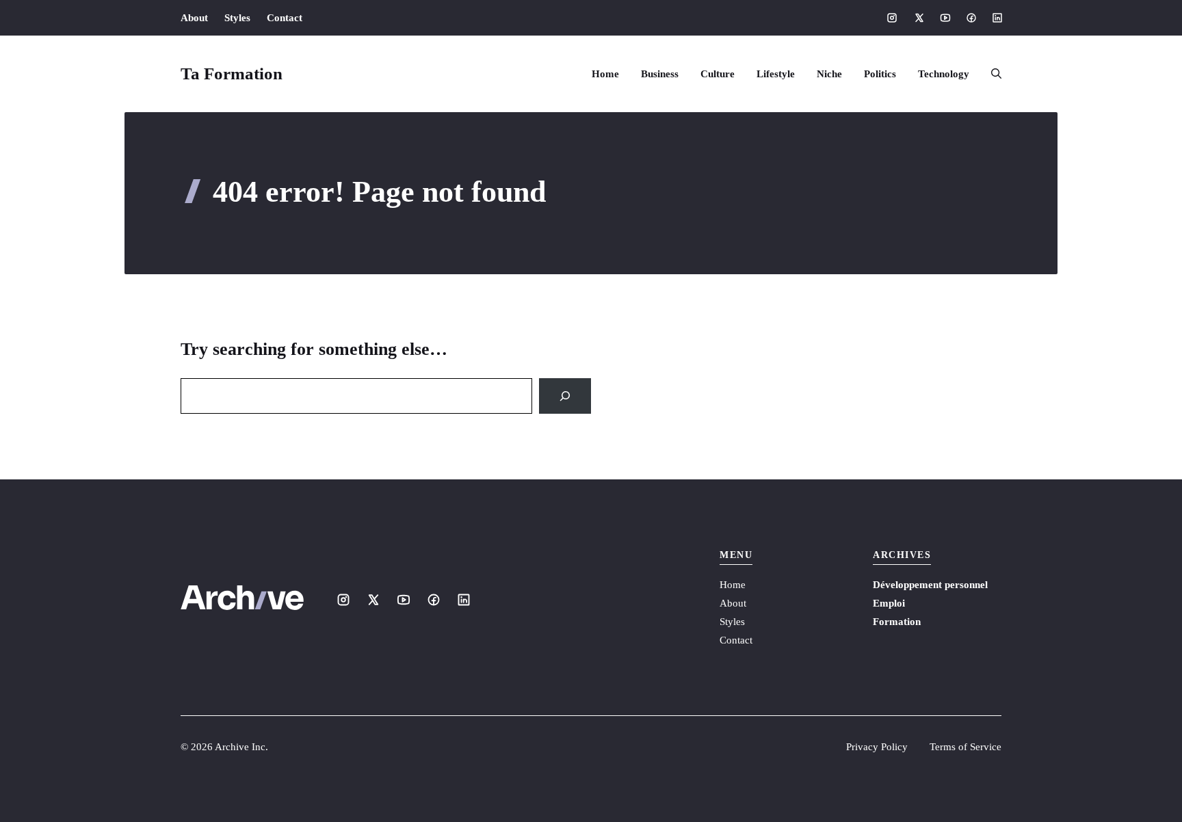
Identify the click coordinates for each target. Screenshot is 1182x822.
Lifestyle (776, 73)
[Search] (565, 396)
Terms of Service (965, 746)
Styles (237, 17)
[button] (990, 73)
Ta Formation (232, 73)
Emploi (889, 603)
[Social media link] (891, 17)
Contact (284, 17)
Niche (829, 73)
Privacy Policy (877, 746)
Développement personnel (930, 584)
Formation (897, 621)
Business (660, 73)
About (194, 17)
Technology (943, 73)
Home (605, 73)
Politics (880, 73)
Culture (717, 73)
